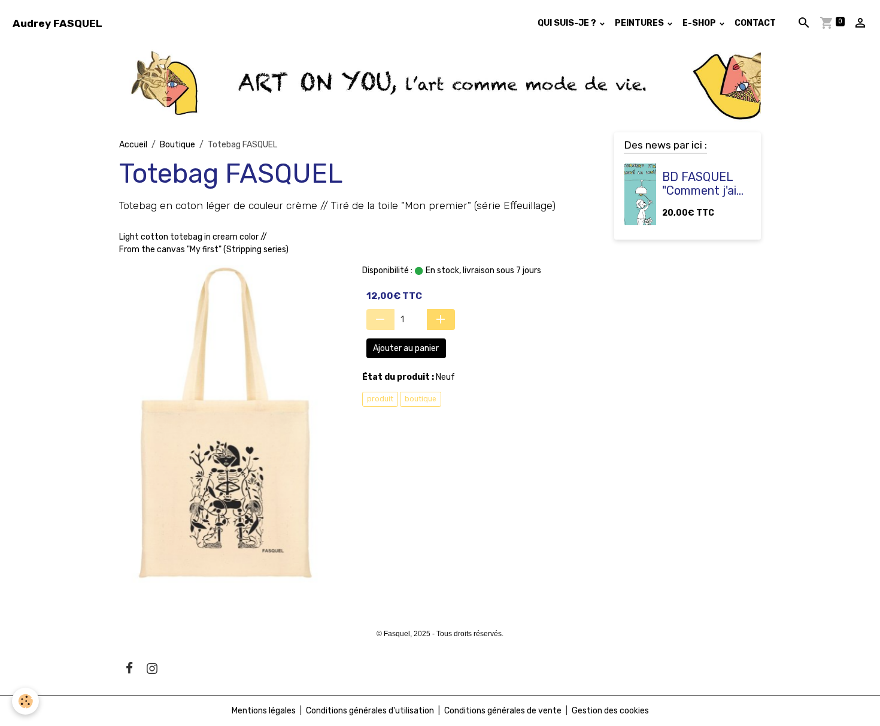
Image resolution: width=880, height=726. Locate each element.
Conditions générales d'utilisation (370, 711)
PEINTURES (640, 23)
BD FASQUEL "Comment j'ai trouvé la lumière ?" (699, 184)
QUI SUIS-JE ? (568, 23)
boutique (420, 399)
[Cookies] (25, 701)
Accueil (133, 145)
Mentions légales (264, 711)
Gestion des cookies (610, 711)
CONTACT (755, 23)
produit (380, 399)
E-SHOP (700, 23)
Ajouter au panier (406, 348)
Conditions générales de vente (503, 711)
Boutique (177, 145)
